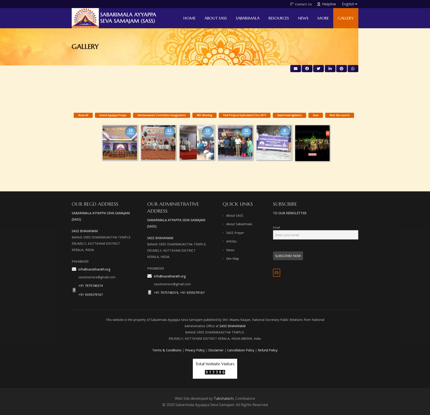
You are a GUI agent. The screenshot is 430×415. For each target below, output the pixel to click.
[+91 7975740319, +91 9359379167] (150, 292)
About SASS (234, 215)
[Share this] (307, 68)
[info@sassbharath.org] (75, 273)
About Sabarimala (239, 224)
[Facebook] (276, 273)
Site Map (232, 258)
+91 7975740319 (90, 285)
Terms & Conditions (166, 350)
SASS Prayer (235, 233)
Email (276, 227)
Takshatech (223, 398)
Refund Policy (267, 350)
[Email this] (295, 68)
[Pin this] (341, 68)
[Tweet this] (318, 68)
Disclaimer (216, 350)
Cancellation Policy (240, 350)
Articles (231, 241)
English (348, 4)
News (230, 250)
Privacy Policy (195, 350)
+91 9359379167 (90, 294)
